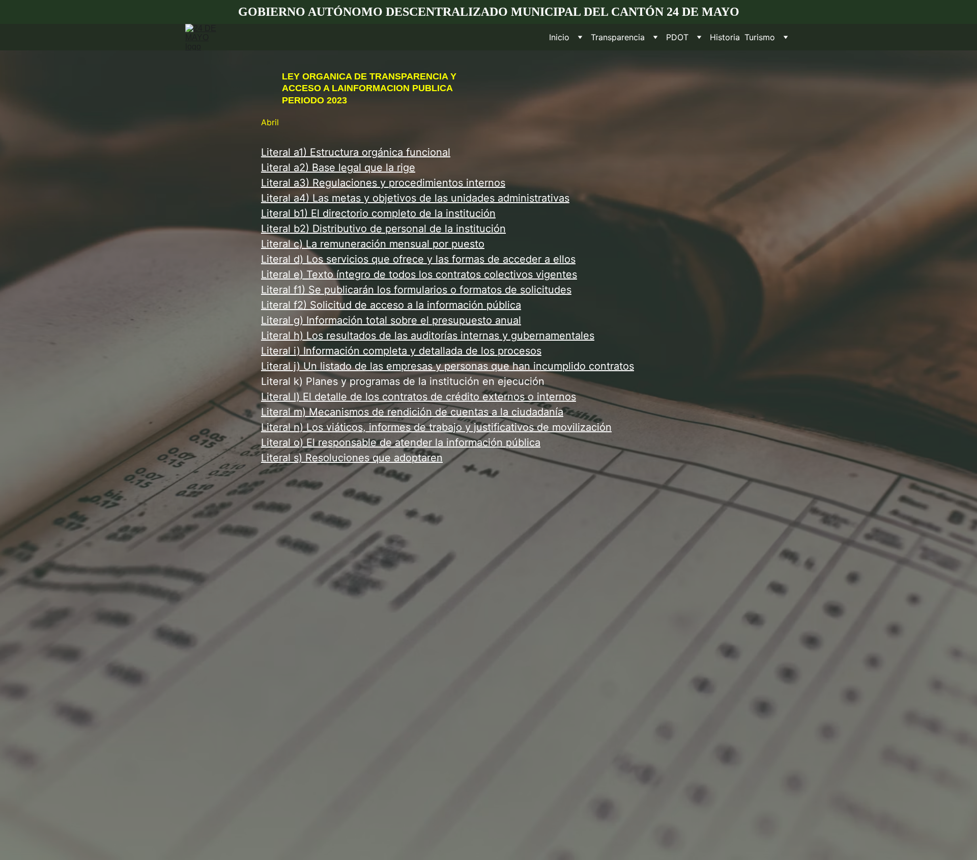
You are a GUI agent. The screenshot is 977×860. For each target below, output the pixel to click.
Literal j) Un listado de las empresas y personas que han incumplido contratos (447, 366)
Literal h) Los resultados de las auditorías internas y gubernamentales (427, 335)
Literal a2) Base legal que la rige (338, 167)
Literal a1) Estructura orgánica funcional (355, 152)
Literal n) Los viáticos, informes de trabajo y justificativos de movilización (436, 427)
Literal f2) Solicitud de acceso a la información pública (391, 305)
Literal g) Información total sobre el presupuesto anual (391, 320)
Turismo (759, 37)
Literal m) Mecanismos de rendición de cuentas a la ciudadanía (412, 412)
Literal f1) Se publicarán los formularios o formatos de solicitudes (416, 290)
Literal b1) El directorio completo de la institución (378, 213)
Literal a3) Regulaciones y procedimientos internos (383, 183)
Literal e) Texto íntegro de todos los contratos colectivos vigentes (419, 274)
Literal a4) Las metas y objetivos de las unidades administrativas (415, 198)
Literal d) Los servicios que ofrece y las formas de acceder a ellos (418, 259)
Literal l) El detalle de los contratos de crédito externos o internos (418, 397)
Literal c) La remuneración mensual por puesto (372, 244)
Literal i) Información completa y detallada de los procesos (401, 351)
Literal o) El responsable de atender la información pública (400, 442)
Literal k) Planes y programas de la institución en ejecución (402, 381)
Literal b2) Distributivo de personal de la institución (383, 229)
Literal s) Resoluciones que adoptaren (352, 458)
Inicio (559, 37)
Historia (725, 37)
